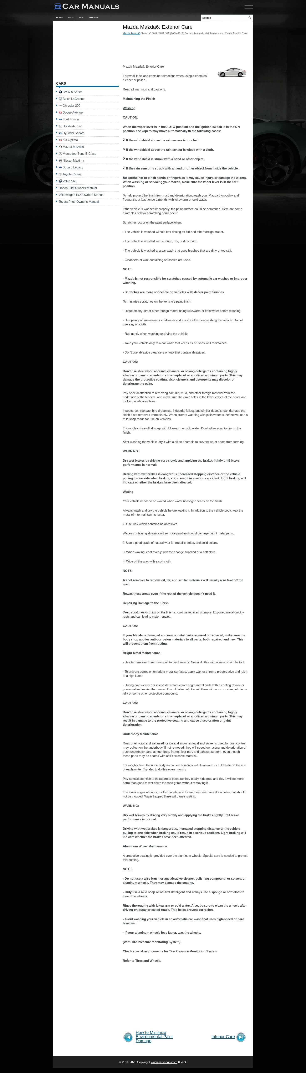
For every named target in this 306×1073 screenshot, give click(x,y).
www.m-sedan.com (164, 1062)
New (70, 17)
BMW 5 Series (72, 92)
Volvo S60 (69, 181)
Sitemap (93, 17)
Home (59, 17)
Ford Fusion (71, 119)
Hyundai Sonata (73, 133)
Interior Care (223, 1037)
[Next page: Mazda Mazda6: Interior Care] (241, 1038)
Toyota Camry (72, 174)
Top (81, 17)
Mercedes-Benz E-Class (79, 153)
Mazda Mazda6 (131, 33)
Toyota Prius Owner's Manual (79, 201)
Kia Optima (70, 140)
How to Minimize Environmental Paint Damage (154, 1036)
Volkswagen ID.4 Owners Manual (81, 195)
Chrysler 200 (71, 105)
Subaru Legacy (73, 167)
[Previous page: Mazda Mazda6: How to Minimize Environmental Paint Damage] (129, 1038)
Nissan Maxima (73, 160)
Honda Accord (72, 126)
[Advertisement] (185, 50)
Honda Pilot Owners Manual (78, 188)
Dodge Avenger (73, 112)
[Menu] (249, 9)
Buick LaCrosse (74, 98)
